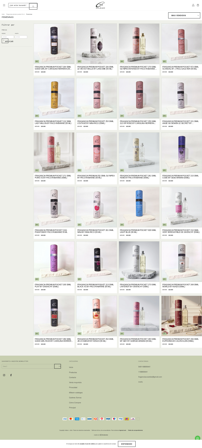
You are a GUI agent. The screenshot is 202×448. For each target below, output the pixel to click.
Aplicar (6, 41)
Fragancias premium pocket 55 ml (15, 14)
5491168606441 (144, 366)
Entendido (126, 444)
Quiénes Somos (75, 397)
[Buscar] (33, 6)
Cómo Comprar (75, 402)
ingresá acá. (122, 430)
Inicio (3, 14)
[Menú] (4, 5)
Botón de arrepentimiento (135, 430)
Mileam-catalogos (76, 392)
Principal (72, 407)
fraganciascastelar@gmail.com (150, 376)
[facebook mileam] (11, 375)
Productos (73, 372)
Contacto (72, 377)
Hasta (16, 33)
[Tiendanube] (101, 435)
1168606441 (143, 371)
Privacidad (73, 387)
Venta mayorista (75, 382)
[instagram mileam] (4, 375)
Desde (3, 33)
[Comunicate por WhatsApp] (197, 438)
